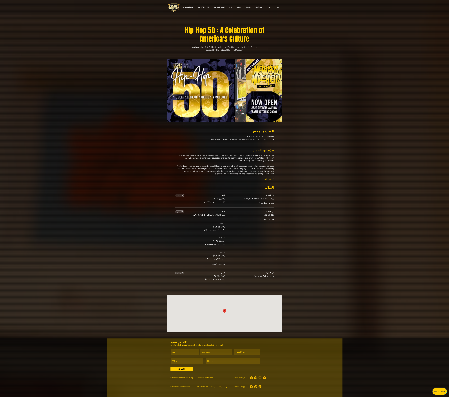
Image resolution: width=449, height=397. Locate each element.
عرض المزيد (269, 179)
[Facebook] (251, 377)
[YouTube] (260, 377)
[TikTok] (260, 386)
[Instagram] (255, 377)
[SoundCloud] (264, 377)
